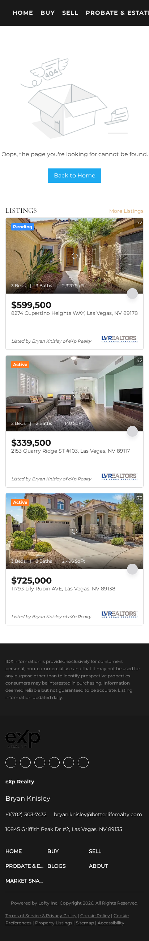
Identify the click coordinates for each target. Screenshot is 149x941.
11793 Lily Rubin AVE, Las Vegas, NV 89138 (63, 588)
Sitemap (85, 922)
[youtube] (68, 762)
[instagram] (54, 762)
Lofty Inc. (48, 903)
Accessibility (111, 922)
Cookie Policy (95, 915)
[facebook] (10, 762)
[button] (26, 851)
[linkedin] (25, 762)
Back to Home (74, 175)
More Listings (126, 211)
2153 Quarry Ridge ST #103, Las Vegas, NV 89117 (70, 451)
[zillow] (39, 762)
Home (23, 12)
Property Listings (53, 922)
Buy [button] (48, 12)
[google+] (83, 762)
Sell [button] (70, 12)
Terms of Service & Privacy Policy (41, 915)
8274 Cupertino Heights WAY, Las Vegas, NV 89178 (74, 313)
